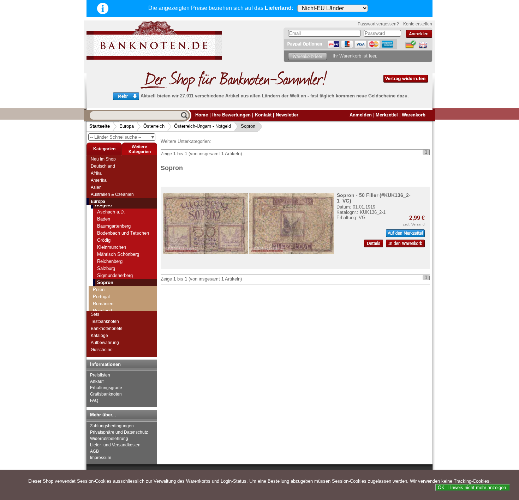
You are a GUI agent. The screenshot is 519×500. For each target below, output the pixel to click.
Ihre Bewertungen (231, 115)
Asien (96, 187)
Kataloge (99, 335)
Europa (126, 126)
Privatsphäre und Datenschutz (119, 432)
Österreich (154, 126)
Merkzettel (387, 115)
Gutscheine (102, 349)
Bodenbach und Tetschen (123, 233)
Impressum (100, 457)
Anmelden (361, 115)
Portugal (101, 296)
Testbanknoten (105, 321)
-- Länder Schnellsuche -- (122, 137)
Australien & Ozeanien (112, 194)
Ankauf (96, 381)
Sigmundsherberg (115, 275)
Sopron (248, 126)
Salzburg (106, 268)
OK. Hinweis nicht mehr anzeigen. (472, 487)
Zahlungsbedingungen (112, 425)
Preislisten (100, 375)
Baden (103, 219)
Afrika (96, 173)
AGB (94, 451)
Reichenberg (110, 261)
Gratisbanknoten (106, 394)
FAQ (94, 400)
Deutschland (103, 166)
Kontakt (263, 115)
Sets (95, 314)
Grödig (104, 240)
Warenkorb (413, 115)
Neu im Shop (103, 159)
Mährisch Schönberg (118, 254)
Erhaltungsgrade (106, 387)
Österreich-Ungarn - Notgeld (202, 126)
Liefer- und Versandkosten (115, 444)
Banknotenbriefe (107, 328)
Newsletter (287, 115)
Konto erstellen (417, 24)
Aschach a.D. (111, 212)
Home (201, 115)
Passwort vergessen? (378, 24)
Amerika (99, 180)
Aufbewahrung (105, 342)
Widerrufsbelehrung (109, 438)
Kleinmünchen (111, 247)
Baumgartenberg (114, 226)
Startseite (99, 126)
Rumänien (103, 303)
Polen (99, 289)
